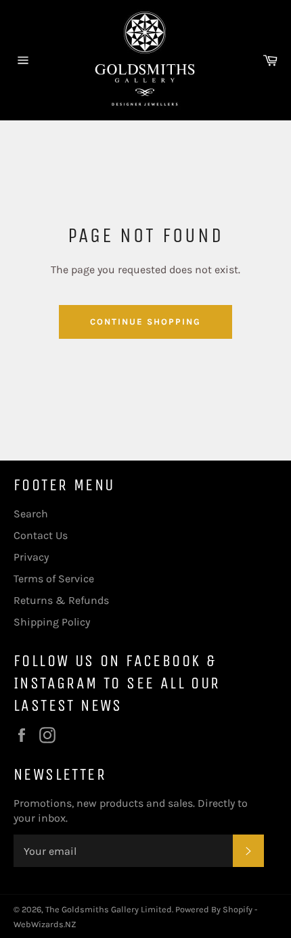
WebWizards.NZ (45, 924)
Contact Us (41, 535)
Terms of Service (54, 578)
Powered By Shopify (213, 909)
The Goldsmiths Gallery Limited (108, 909)
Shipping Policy (52, 621)
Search (31, 513)
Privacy (31, 556)
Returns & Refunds (61, 600)
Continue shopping (145, 321)
